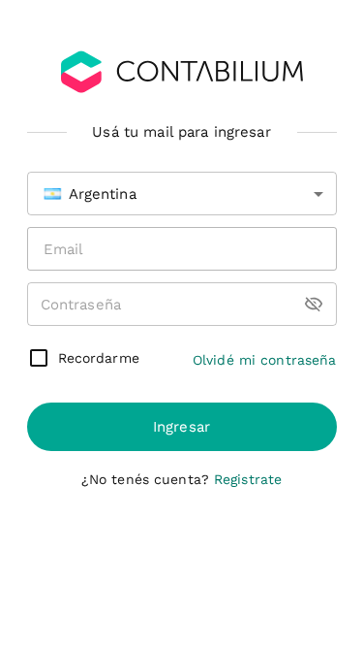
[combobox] (182, 193)
